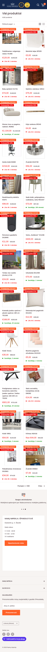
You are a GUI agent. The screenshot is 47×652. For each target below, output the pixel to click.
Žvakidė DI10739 (32, 162)
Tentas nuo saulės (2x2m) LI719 (9, 274)
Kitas (40, 486)
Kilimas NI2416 (31, 433)
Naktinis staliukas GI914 (35, 89)
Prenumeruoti (11, 612)
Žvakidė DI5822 (32, 469)
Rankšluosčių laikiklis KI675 (10, 198)
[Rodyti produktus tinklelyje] (40, 24)
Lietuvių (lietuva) (9, 623)
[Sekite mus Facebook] (3, 634)
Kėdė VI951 (6, 433)
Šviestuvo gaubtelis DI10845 (9, 236)
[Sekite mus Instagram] (8, 634)
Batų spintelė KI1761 (10, 89)
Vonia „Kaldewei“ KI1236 (35, 235)
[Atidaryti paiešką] (38, 5)
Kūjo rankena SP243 (33, 124)
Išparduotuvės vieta (16, 543)
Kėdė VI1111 (6, 351)
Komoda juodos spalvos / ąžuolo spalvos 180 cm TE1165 (11, 313)
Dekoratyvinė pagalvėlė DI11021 (34, 312)
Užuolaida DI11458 (33, 273)
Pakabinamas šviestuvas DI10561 (11, 470)
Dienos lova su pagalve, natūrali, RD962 (11, 125)
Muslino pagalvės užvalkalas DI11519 (33, 352)
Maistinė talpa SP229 (34, 51)
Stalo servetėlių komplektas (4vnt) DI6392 (32, 391)
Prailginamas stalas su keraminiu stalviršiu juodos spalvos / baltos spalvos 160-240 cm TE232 (11, 393)
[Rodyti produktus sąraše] (44, 24)
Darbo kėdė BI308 (9, 162)
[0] (42, 5)
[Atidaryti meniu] (3, 5)
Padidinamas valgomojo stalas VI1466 (11, 52)
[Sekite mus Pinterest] (12, 634)
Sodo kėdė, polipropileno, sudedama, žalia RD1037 (35, 198)
